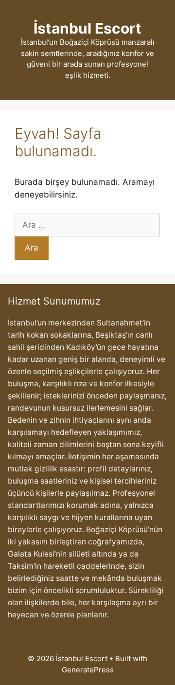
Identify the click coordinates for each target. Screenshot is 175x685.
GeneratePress (88, 669)
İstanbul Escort (87, 28)
